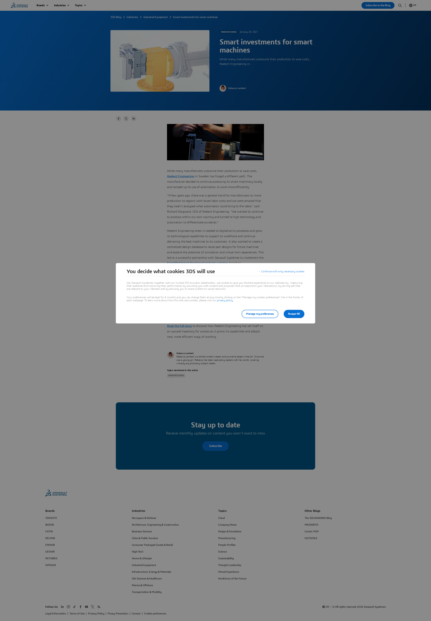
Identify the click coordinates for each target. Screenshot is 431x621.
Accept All (294, 314)
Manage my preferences (260, 314)
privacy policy (225, 300)
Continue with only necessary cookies (282, 271)
